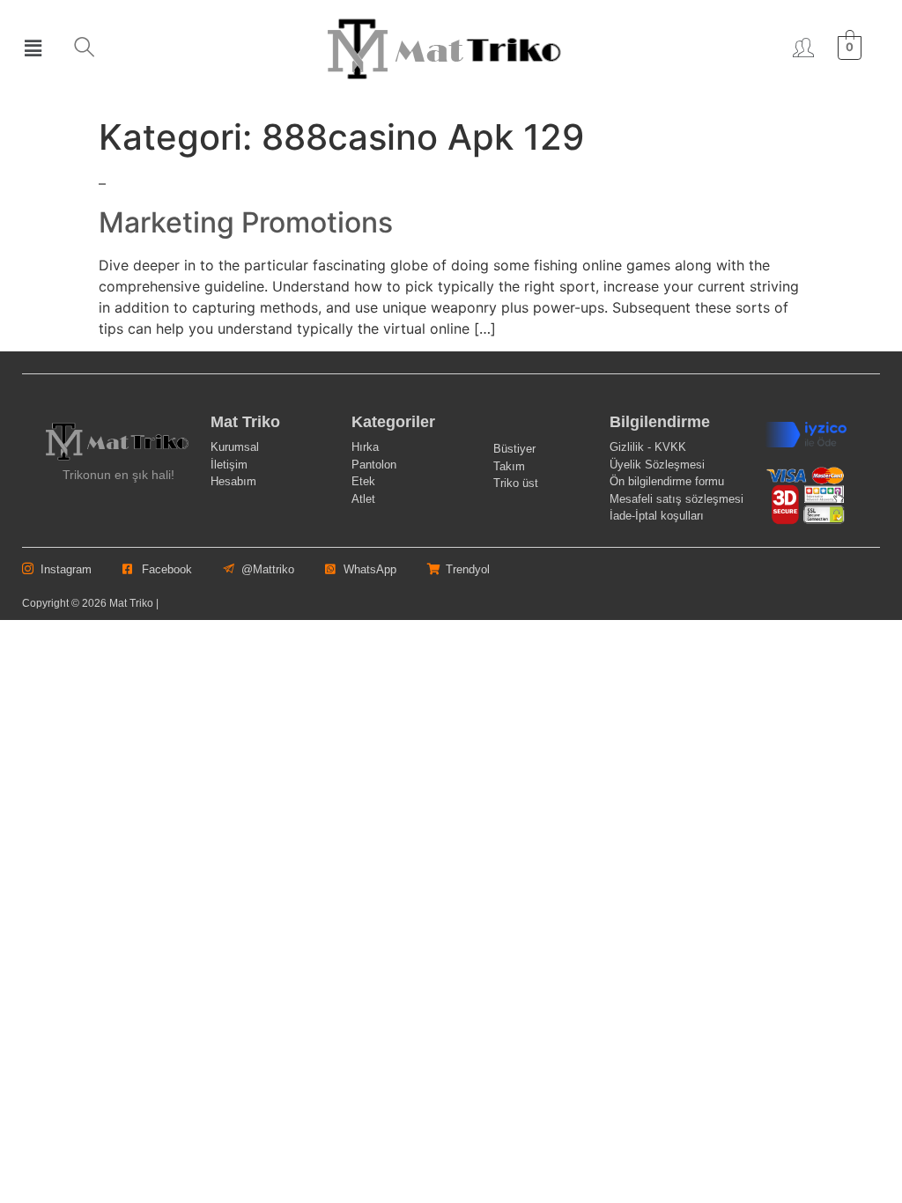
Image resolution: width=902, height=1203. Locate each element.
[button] (33, 48)
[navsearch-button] (83, 48)
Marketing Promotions (246, 222)
